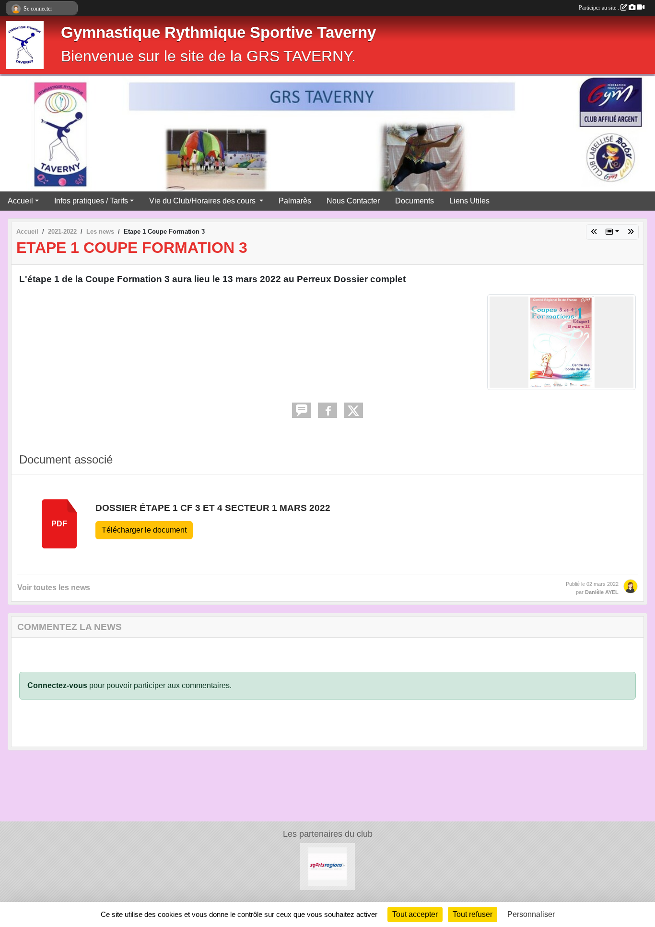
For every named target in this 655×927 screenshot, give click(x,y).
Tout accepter (415, 914)
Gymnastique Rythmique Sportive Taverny (218, 32)
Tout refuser (472, 914)
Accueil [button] (20, 201)
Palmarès (295, 201)
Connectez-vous (57, 685)
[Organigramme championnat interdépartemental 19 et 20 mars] (630, 232)
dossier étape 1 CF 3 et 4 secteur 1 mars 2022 (212, 508)
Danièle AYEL (602, 592)
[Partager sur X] (353, 410)
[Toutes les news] (612, 232)
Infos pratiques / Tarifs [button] (91, 201)
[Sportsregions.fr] (327, 866)
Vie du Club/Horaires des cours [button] (203, 201)
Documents (414, 201)
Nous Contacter (353, 201)
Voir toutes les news (53, 587)
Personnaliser (531, 914)
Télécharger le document (144, 530)
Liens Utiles (469, 201)
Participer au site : (599, 7)
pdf (59, 524)
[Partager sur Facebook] (327, 410)
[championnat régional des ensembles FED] (594, 232)
